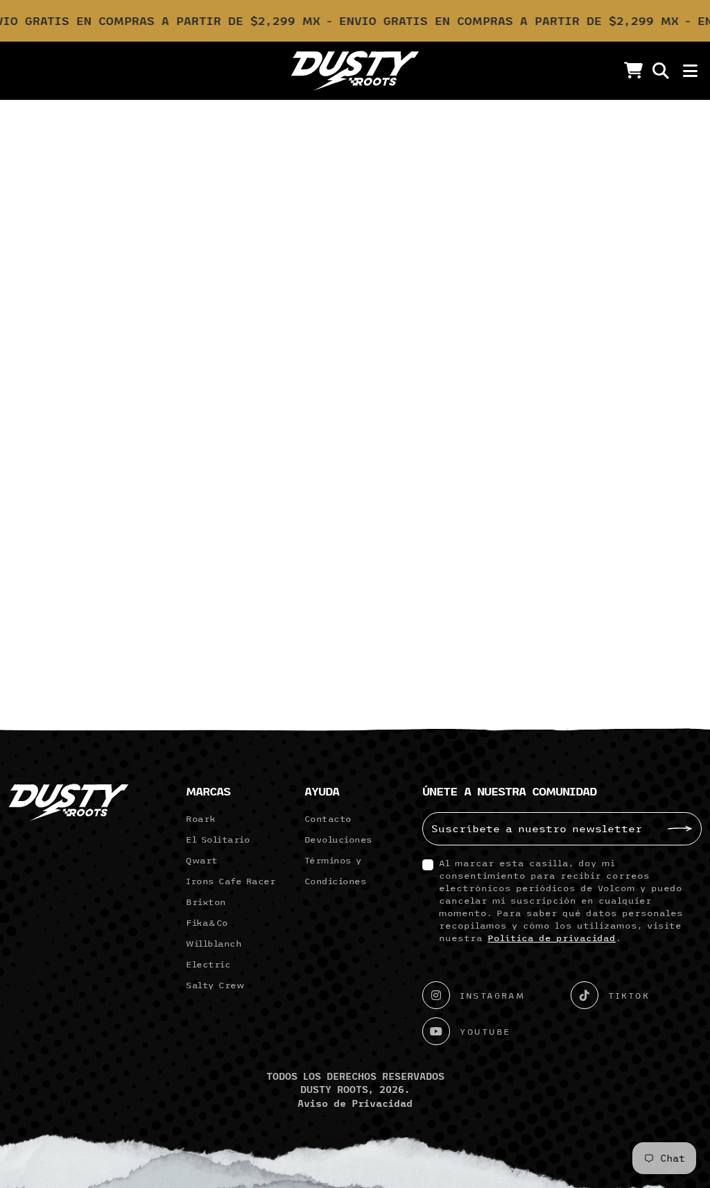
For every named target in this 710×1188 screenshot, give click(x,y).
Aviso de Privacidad (355, 1103)
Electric (208, 964)
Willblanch (213, 943)
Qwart (202, 860)
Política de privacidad (551, 937)
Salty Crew (215, 985)
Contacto (328, 818)
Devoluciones (338, 839)
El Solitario (218, 839)
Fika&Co (207, 922)
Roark (201, 818)
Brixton (206, 901)
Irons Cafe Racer (230, 881)
